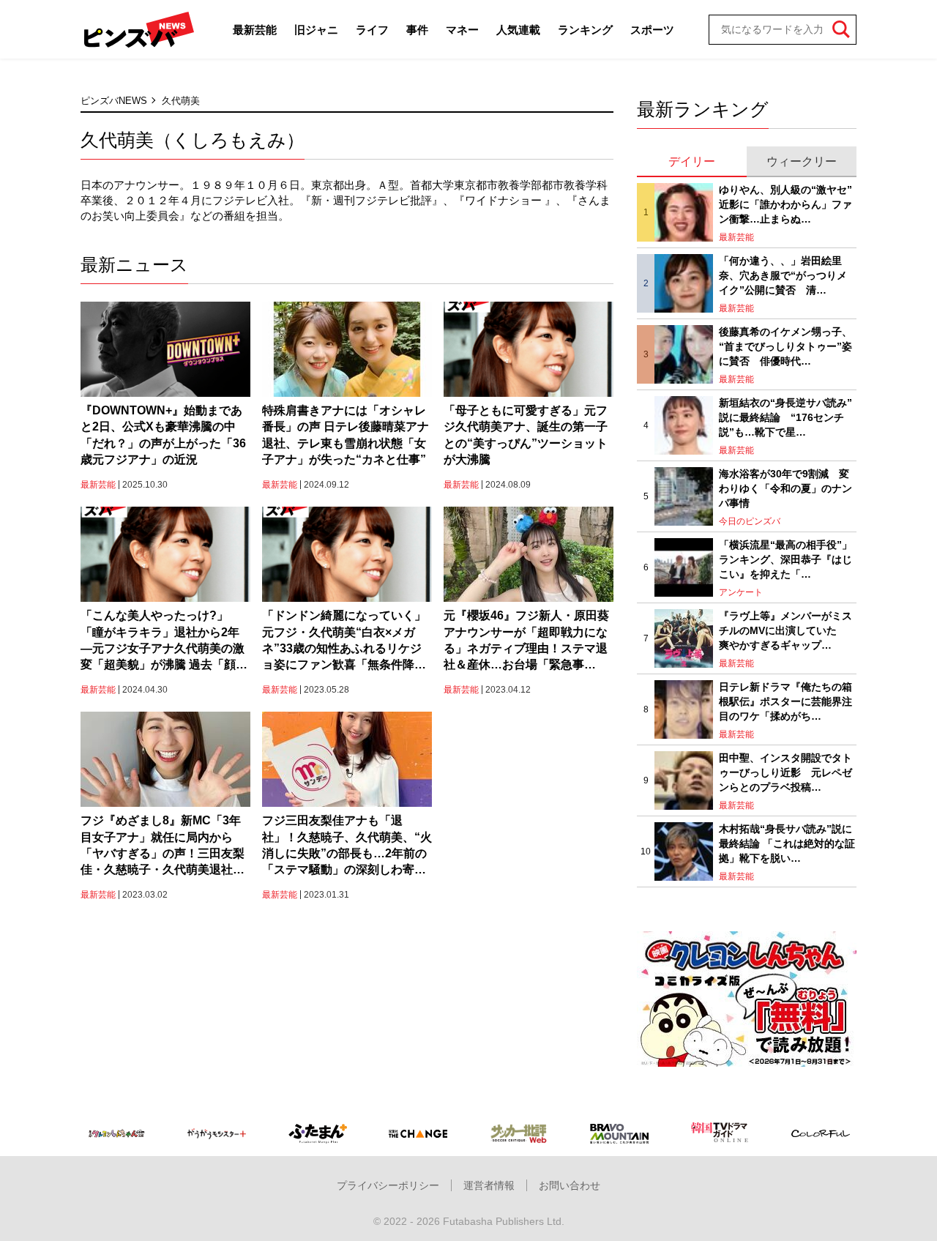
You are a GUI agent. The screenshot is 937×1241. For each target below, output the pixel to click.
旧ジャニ (316, 29)
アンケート (741, 592)
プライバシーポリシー (388, 1185)
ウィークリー (801, 161)
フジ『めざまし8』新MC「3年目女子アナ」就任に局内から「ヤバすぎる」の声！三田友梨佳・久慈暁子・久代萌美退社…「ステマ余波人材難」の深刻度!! (162, 846)
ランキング (585, 29)
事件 (417, 29)
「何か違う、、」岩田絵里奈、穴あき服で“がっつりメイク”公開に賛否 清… (783, 275)
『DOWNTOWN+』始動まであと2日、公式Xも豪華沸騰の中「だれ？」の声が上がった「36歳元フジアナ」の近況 (163, 435)
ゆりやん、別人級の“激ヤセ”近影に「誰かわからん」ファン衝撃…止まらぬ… (785, 204)
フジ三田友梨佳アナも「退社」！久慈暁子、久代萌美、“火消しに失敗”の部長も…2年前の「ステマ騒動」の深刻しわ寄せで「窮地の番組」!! (347, 846)
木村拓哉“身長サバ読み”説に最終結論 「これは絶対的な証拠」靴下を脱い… (787, 843)
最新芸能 (255, 29)
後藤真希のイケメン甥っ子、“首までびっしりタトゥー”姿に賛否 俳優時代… (785, 346)
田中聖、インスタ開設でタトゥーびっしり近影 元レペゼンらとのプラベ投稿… (785, 772)
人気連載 (518, 29)
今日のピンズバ (749, 521)
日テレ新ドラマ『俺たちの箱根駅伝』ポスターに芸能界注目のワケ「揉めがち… (785, 701)
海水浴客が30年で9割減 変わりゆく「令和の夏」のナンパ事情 (785, 488)
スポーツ (652, 29)
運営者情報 (489, 1185)
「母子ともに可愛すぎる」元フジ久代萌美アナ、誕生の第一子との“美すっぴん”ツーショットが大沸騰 (526, 435)
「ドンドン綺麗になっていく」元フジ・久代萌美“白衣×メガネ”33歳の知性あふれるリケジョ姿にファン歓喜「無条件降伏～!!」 (344, 641)
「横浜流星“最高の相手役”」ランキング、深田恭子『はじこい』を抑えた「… (785, 559)
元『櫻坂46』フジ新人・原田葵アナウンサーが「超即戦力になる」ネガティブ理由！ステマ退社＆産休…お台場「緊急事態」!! (526, 641)
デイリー (691, 161)
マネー (462, 29)
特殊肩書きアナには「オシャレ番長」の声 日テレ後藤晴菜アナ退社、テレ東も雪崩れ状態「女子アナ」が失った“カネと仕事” (345, 435)
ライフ (372, 29)
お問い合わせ (569, 1185)
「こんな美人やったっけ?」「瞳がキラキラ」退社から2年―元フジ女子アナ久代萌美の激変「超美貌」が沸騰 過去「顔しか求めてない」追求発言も (164, 641)
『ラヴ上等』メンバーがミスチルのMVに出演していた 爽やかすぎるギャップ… (785, 630)
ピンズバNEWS (114, 100)
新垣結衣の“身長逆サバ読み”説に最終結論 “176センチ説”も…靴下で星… (785, 417)
